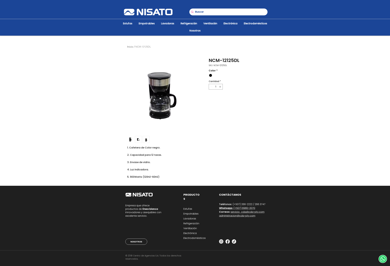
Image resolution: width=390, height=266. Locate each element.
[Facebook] (227, 241)
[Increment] (220, 86)
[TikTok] (234, 241)
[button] (195, 31)
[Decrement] (211, 86)
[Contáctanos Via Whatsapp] (383, 259)
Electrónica (190, 233)
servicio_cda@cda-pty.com (247, 212)
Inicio (130, 46)
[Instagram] (221, 241)
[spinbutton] (215, 86)
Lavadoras (189, 218)
